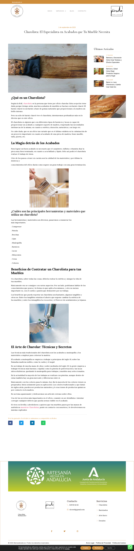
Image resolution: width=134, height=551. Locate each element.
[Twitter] (64, 531)
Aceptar (85, 548)
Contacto (82, 11)
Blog (72, 11)
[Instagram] (77, 531)
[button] (10, 423)
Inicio (50, 11)
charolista (27, 103)
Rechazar (98, 548)
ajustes (67, 549)
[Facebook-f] (51, 531)
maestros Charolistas (30, 407)
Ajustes (109, 548)
